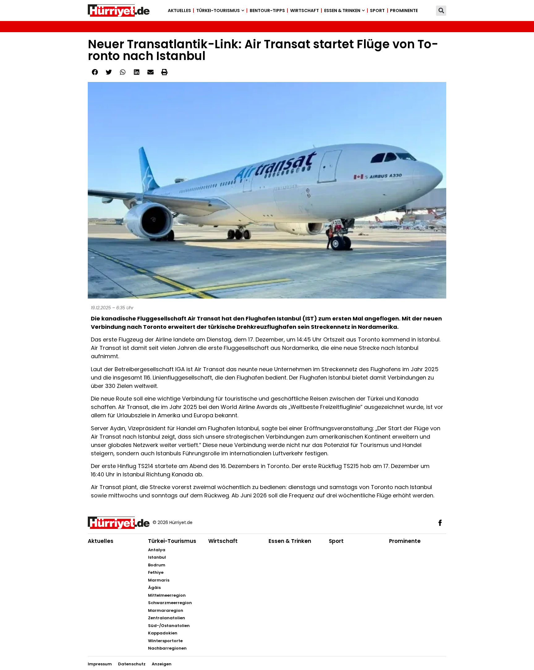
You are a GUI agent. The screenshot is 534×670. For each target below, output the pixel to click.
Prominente (404, 10)
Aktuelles (179, 10)
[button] (441, 11)
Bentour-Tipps (267, 10)
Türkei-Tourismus (218, 10)
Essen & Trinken (342, 10)
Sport (377, 10)
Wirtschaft (304, 10)
